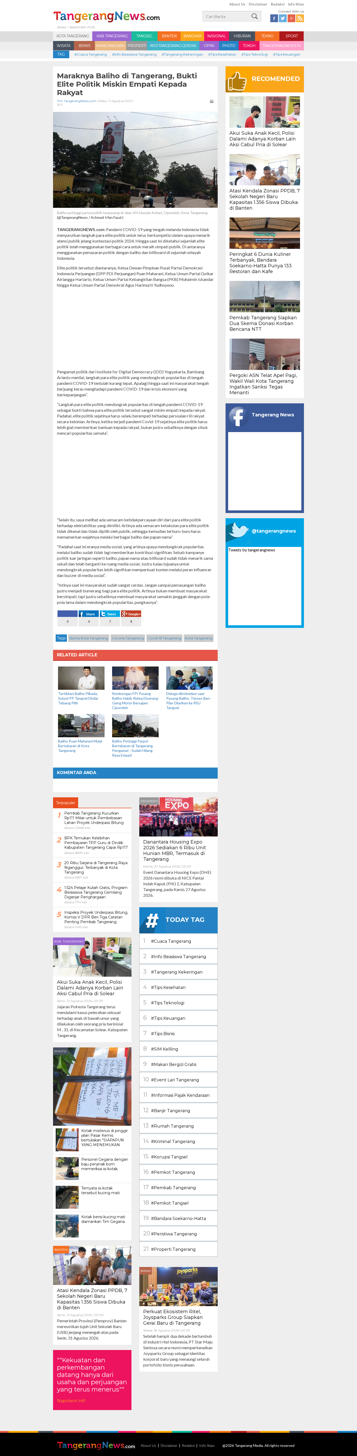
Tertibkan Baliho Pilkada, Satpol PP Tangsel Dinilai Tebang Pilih (78, 698)
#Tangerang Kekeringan (182, 54)
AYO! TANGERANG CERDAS (173, 45)
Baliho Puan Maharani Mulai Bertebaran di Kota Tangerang (80, 746)
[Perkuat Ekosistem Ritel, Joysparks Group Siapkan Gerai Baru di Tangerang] (178, 1285)
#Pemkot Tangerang (169, 1171)
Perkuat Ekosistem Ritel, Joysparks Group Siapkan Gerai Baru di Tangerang (173, 1317)
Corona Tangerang (128, 638)
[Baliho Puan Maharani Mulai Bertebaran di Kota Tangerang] (81, 725)
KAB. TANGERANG (112, 36)
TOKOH (249, 45)
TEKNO (267, 36)
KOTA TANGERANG (72, 36)
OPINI (209, 45)
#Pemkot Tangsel (166, 1202)
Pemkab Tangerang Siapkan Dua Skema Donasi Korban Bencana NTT (263, 323)
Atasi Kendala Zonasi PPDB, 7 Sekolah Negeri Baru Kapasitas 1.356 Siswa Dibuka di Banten (92, 1299)
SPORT (292, 36)
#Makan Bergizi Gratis (169, 1064)
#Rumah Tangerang (168, 1125)
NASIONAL (216, 36)
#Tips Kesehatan (222, 54)
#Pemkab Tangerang (169, 1187)
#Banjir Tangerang (166, 1110)
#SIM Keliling (160, 1048)
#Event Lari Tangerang (171, 1079)
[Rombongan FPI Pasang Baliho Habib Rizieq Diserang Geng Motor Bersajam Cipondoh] (135, 677)
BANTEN (169, 36)
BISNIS (84, 45)
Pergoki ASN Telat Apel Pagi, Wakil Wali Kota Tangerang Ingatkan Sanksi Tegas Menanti (263, 384)
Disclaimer (258, 4)
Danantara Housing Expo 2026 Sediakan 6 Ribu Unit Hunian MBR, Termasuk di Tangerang (174, 850)
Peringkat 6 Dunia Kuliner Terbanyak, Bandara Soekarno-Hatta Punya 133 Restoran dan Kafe (260, 262)
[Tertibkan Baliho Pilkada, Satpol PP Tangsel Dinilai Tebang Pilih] (81, 677)
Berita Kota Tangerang (89, 638)
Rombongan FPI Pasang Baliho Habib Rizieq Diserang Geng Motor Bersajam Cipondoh (135, 700)
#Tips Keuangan (286, 54)
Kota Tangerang (198, 638)
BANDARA (192, 36)
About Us (237, 4)
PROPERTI (137, 45)
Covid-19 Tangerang (164, 638)
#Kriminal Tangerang (169, 1141)
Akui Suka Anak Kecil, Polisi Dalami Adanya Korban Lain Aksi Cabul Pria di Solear (90, 988)
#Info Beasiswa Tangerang (134, 54)
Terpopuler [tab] (65, 802)
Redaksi (278, 4)
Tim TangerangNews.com (76, 101)
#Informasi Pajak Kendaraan (176, 1094)
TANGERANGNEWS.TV (281, 45)
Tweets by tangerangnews (251, 549)
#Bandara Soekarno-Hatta (174, 1218)
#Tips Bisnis (159, 1033)
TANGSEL (144, 36)
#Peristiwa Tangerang (170, 1233)
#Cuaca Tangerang (90, 54)
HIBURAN (242, 36)
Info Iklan (296, 4)
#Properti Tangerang (169, 1248)
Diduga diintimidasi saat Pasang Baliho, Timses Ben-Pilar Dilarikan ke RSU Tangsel (188, 700)
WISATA (63, 45)
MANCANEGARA (110, 45)
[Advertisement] (135, 328)
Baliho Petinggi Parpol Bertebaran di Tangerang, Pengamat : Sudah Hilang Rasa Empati (132, 748)
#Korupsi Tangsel (165, 1156)
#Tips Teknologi (254, 54)
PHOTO (228, 45)
